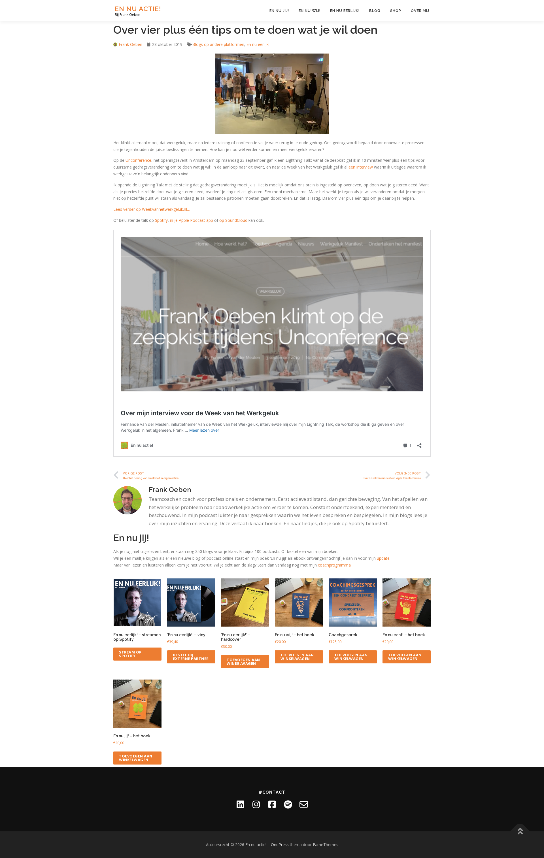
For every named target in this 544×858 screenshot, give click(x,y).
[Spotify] (288, 804)
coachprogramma (334, 565)
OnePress (280, 844)
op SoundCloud (233, 220)
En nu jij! (279, 10)
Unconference (138, 160)
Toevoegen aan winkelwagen (243, 661)
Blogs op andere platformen (218, 44)
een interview (360, 167)
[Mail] (303, 804)
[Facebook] (272, 804)
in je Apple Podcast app (191, 220)
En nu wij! (309, 10)
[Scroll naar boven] (520, 831)
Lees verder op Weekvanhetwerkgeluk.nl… (151, 209)
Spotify (161, 220)
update (383, 558)
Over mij (420, 10)
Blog (375, 10)
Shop (395, 10)
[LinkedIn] (240, 804)
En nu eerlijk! (345, 10)
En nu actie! (138, 8)
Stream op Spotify (130, 654)
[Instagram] (256, 804)
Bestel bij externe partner (191, 656)
